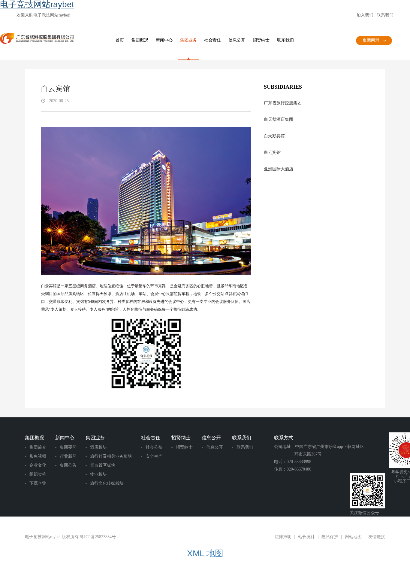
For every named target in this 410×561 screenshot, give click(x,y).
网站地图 (353, 537)
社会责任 (212, 40)
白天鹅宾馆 (274, 136)
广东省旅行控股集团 (283, 103)
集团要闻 (68, 447)
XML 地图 (205, 553)
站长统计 (306, 537)
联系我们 (385, 15)
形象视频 (37, 456)
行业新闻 (68, 456)
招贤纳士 (261, 40)
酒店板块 (98, 447)
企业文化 (37, 465)
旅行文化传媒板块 (107, 483)
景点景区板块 (102, 465)
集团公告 (68, 465)
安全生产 (154, 456)
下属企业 (37, 483)
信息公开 (236, 40)
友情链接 (376, 537)
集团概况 (139, 40)
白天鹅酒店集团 (278, 119)
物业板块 (98, 474)
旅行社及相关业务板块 (111, 456)
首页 (120, 40)
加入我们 (365, 15)
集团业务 (188, 40)
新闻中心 (164, 40)
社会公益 (154, 447)
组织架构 (37, 474)
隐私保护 (329, 537)
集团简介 (37, 447)
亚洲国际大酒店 (278, 169)
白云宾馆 (272, 152)
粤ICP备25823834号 (98, 537)
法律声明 (283, 537)
